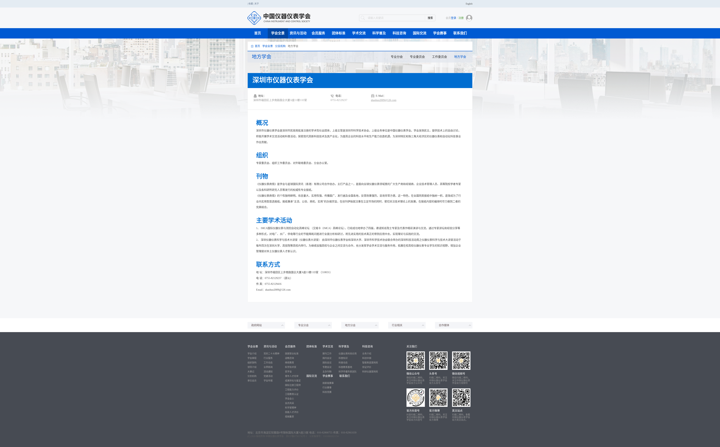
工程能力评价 (291, 389)
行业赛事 (327, 387)
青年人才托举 (291, 376)
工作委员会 (439, 56)
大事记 (251, 371)
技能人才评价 (291, 412)
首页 (257, 33)
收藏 (250, 3)
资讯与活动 (298, 33)
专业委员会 (417, 56)
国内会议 (327, 358)
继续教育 (289, 362)
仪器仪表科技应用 (348, 353)
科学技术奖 (290, 367)
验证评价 (366, 367)
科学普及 (379, 33)
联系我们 (460, 33)
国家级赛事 (328, 383)
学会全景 (278, 33)
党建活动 (268, 376)
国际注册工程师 (293, 385)
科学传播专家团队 (348, 371)
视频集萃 (289, 416)
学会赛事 (440, 33)
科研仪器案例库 (370, 371)
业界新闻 (268, 367)
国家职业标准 (291, 353)
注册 (461, 18)
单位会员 (252, 380)
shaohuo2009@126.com (383, 100)
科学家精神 (290, 407)
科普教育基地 (345, 367)
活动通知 (268, 371)
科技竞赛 (327, 392)
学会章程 (252, 358)
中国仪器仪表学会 (275, 436)
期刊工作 (327, 353)
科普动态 (343, 362)
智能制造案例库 (370, 362)
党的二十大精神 (271, 353)
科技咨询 (399, 33)
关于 (256, 3)
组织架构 (252, 362)
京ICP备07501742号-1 (296, 436)
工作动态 (268, 362)
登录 (453, 18)
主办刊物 (327, 371)
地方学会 (460, 56)
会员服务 (318, 33)
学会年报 (268, 380)
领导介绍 (252, 367)
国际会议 (327, 362)
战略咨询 (289, 358)
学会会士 (289, 398)
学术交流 (359, 33)
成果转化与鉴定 (293, 380)
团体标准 (338, 33)
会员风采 (289, 403)
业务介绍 (366, 353)
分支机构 (280, 46)
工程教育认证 (291, 394)
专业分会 (397, 56)
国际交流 (419, 33)
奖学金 (288, 371)
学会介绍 (252, 353)
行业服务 (268, 358)
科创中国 (366, 358)
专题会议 (327, 367)
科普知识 (343, 358)
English (469, 3)
